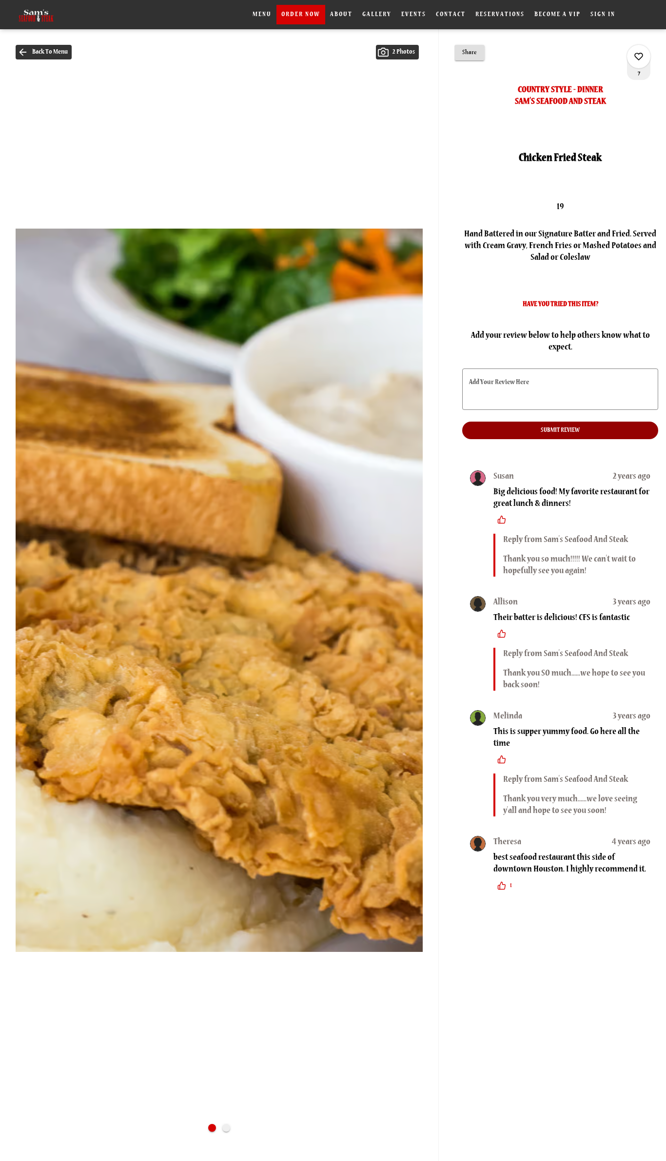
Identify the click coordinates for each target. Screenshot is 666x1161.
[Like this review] (504, 519)
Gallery (377, 14)
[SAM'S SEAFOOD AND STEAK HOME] (52, 14)
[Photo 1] (212, 1128)
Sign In (602, 14)
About (341, 14)
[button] (44, 52)
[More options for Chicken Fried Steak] (638, 56)
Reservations (500, 14)
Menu (262, 14)
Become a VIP (557, 14)
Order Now (300, 14)
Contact (451, 14)
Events (413, 14)
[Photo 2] (226, 1128)
